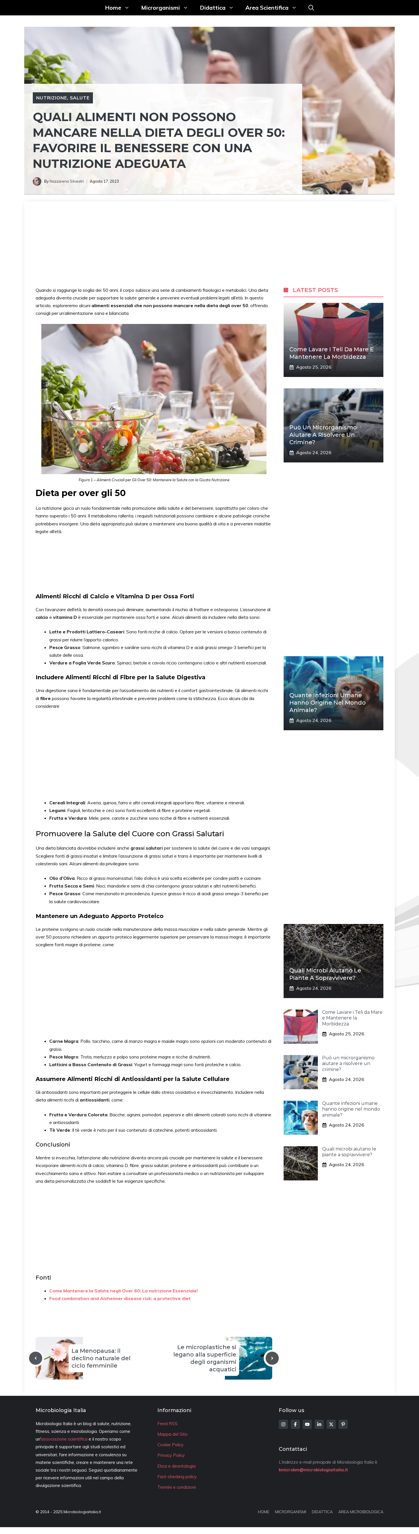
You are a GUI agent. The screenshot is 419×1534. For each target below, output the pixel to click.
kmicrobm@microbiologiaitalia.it (313, 1469)
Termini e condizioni (176, 1487)
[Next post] (272, 1358)
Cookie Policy (170, 1444)
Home (113, 7)
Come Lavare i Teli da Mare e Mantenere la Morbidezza (352, 1018)
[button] (311, 7)
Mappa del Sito (172, 1434)
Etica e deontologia (176, 1466)
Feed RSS (167, 1423)
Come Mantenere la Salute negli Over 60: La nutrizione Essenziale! (123, 1291)
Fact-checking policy (177, 1476)
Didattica (212, 7)
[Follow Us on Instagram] (283, 1424)
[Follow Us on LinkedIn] (319, 1424)
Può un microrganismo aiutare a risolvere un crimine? (323, 435)
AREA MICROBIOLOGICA (360, 1511)
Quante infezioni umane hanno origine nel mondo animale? (327, 702)
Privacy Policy (171, 1455)
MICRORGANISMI (290, 1511)
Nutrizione (51, 98)
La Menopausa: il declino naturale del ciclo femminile (101, 1358)
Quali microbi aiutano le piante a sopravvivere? (349, 1152)
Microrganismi (160, 7)
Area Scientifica (266, 7)
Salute (80, 98)
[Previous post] (35, 1358)
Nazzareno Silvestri (67, 181)
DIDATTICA (322, 1511)
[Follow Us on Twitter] (331, 1424)
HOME (263, 1511)
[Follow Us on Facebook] (295, 1424)
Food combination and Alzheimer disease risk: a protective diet (120, 1298)
